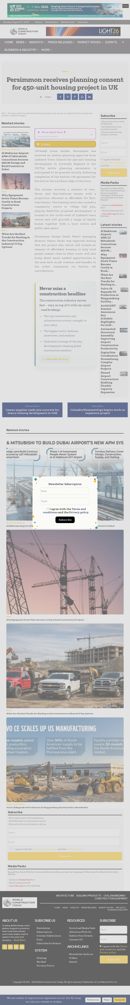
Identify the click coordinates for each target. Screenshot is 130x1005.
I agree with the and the (66, 510)
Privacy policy (79, 512)
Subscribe (65, 519)
